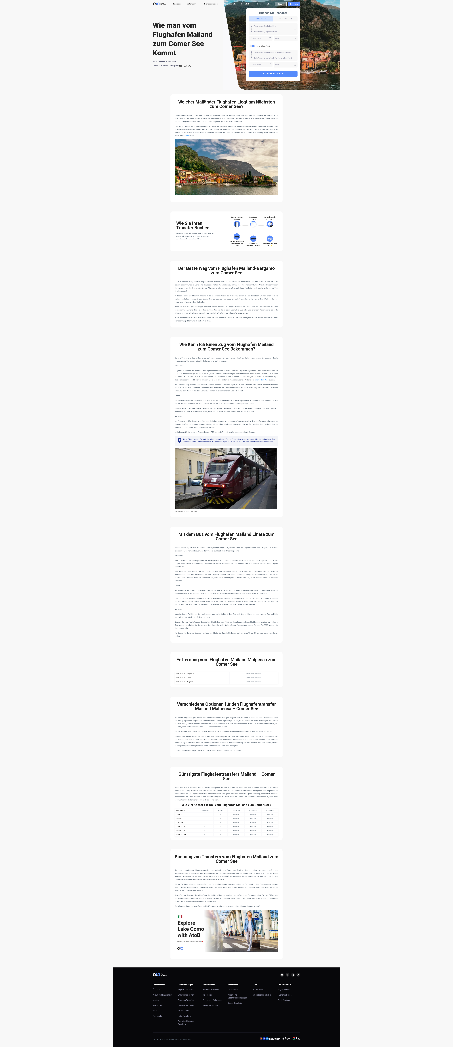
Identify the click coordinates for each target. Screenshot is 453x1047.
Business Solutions (211, 989)
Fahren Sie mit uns (210, 1005)
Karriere (156, 1000)
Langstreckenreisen (186, 1005)
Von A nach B (261, 19)
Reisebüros (207, 995)
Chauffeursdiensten (186, 995)
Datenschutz (233, 989)
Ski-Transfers (183, 1011)
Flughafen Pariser (285, 995)
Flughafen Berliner (285, 989)
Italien (186, 136)
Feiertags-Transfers (186, 1000)
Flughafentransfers (185, 989)
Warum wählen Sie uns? (162, 995)
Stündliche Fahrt (285, 19)
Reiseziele (157, 1016)
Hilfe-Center (258, 989)
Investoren (157, 1005)
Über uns (156, 989)
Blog (155, 1011)
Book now (294, 4)
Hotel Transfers (184, 1016)
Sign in (280, 4)
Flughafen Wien (284, 1000)
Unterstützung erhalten (262, 995)
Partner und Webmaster (212, 1000)
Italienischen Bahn (261, 380)
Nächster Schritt (273, 74)
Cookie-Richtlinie (235, 1003)
